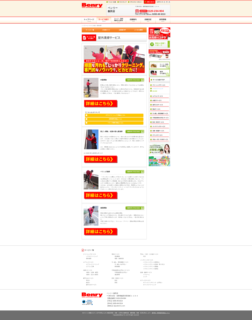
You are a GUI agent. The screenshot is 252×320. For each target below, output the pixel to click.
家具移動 (117, 266)
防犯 (116, 282)
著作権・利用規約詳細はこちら (161, 313)
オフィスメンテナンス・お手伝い (152, 282)
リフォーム (146, 274)
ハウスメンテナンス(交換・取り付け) (153, 264)
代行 (144, 256)
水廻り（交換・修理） (92, 272)
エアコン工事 (90, 266)
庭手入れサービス (91, 284)
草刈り (88, 280)
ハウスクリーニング (157, 88)
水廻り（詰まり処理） (92, 274)
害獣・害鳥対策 (119, 258)
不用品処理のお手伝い (121, 272)
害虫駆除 (117, 256)
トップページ (85, 25)
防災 (116, 280)
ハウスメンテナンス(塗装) (150, 268)
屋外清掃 (154, 91)
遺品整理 (117, 274)
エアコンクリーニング (92, 264)
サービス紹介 (92, 25)
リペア (145, 276)
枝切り (88, 282)
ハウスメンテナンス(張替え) (151, 262)
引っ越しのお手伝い (120, 264)
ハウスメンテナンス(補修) (150, 266)
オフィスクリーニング (149, 284)
